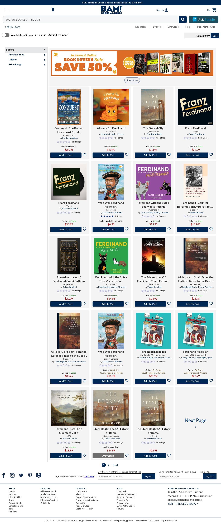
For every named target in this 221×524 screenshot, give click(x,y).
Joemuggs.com (126, 520)
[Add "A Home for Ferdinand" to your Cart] (111, 155)
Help (187, 26)
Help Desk (121, 491)
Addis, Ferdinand (112, 438)
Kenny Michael (108, 134)
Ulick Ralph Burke (189, 287)
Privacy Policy (170, 520)
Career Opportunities (86, 497)
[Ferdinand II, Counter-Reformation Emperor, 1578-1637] (195, 182)
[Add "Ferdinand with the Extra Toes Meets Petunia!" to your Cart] (153, 229)
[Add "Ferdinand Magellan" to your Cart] (153, 381)
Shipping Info (122, 503)
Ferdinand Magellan (153, 351)
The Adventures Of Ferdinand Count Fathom (153, 279)
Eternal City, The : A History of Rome (111, 430)
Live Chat (89, 476)
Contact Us (81, 503)
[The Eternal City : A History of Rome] (153, 408)
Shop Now (132, 80)
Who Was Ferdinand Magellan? (111, 204)
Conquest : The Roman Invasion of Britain (68, 130)
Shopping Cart (123, 500)
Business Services (48, 497)
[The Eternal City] (153, 107)
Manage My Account (126, 494)
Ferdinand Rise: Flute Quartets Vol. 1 (68, 430)
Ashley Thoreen (161, 212)
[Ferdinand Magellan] (153, 331)
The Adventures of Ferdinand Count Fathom (69, 279)
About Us (80, 494)
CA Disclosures (155, 520)
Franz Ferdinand (195, 128)
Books (12, 491)
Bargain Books (15, 503)
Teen (11, 500)
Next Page (195, 423)
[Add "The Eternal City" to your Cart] (153, 155)
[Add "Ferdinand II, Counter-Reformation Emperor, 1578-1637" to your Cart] (195, 229)
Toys (11, 508)
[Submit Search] (183, 19)
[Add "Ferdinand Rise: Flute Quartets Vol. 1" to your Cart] (68, 455)
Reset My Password (126, 497)
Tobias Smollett (70, 287)
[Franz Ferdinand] (195, 107)
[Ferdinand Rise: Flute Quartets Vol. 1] (68, 408)
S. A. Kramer (108, 212)
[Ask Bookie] (203, 19)
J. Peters (120, 134)
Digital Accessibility (84, 508)
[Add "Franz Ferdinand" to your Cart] (195, 155)
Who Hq (118, 212)
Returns (120, 508)
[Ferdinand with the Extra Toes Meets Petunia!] (153, 182)
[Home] (110, 10)
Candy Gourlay (145, 357)
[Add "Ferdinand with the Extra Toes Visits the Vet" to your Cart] (111, 304)
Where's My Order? (126, 505)
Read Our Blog (82, 505)
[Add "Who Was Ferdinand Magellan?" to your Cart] (111, 229)
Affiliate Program (48, 494)
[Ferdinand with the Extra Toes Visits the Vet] (111, 256)
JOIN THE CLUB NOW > (183, 503)
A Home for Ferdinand (111, 128)
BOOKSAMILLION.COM (106, 520)
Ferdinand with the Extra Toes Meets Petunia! (153, 204)
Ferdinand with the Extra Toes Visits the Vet (111, 279)
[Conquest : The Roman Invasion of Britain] (69, 107)
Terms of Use (141, 520)
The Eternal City (153, 128)
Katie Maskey (147, 212)
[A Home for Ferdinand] (111, 107)
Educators (140, 26)
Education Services (49, 500)
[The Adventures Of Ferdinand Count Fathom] (153, 256)
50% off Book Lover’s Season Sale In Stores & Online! (112, 2)
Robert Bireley (196, 212)
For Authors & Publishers (87, 500)
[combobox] (97, 19)
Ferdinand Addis (70, 138)
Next (115, 465)
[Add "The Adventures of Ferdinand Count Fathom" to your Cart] (68, 304)
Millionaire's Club (206, 26)
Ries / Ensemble (70, 438)
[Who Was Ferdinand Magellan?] (111, 182)
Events (157, 26)
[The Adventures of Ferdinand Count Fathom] (69, 256)
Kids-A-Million (15, 497)
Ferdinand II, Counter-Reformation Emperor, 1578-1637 (195, 205)
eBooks (12, 494)
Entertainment (16, 505)
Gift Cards (173, 26)
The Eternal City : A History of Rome (153, 430)
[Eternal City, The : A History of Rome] (111, 408)
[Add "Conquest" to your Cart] (68, 155)
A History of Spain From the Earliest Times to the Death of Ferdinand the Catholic (195, 279)
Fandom (13, 511)
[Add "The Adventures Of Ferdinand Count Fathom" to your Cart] (153, 304)
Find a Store (81, 491)
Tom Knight (158, 357)
